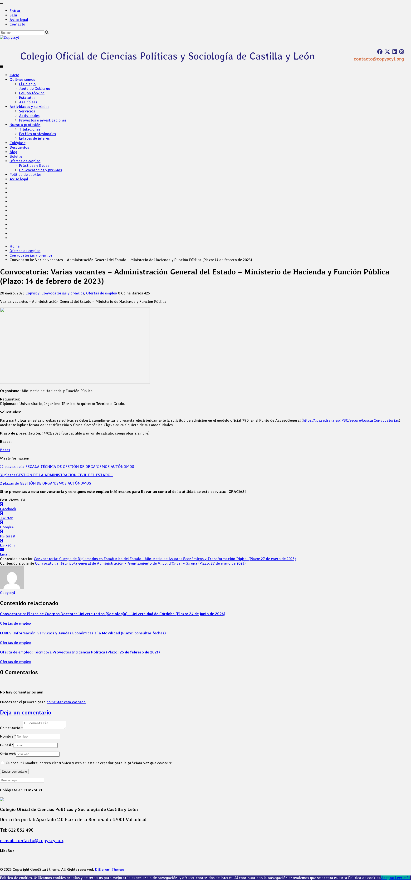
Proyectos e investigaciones (42, 120)
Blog (13, 152)
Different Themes (109, 869)
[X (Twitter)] (387, 52)
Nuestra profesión (25, 124)
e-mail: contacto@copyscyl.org (32, 840)
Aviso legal (19, 19)
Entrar (15, 10)
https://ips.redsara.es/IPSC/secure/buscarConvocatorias (351, 420)
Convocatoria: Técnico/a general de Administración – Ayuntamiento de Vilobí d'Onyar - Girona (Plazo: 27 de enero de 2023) (140, 563)
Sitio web (8, 754)
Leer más (402, 877)
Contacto (17, 24)
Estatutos (27, 97)
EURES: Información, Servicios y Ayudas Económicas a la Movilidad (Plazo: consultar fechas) (83, 633)
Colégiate (17, 143)
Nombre (8, 736)
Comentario (11, 728)
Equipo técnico (31, 93)
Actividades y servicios (29, 106)
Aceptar (388, 877)
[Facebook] (379, 52)
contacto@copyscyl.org (379, 59)
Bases (5, 450)
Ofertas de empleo (25, 161)
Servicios (27, 111)
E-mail (7, 745)
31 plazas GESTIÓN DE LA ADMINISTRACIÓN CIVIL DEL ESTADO (56, 475)
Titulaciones (29, 129)
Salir (14, 15)
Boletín (16, 156)
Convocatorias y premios (40, 170)
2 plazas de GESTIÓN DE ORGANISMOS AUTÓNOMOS (45, 483)
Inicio (14, 75)
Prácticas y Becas (34, 165)
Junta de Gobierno (34, 88)
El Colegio (27, 84)
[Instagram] (401, 52)
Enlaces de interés (34, 138)
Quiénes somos (22, 79)
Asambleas (28, 102)
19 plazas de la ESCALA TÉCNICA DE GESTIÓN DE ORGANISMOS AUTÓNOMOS (67, 466)
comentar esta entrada (66, 702)
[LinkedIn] (394, 52)
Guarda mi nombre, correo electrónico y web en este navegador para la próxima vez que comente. (89, 763)
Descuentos (19, 147)
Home (15, 246)
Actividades (29, 115)
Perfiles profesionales (37, 133)
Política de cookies (25, 174)
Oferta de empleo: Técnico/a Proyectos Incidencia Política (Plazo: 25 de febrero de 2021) (80, 652)
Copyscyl (32, 293)
